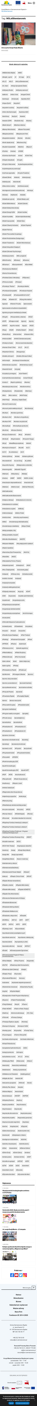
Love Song (18, 461)
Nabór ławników (8, 548)
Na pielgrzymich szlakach (25, 543)
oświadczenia (7, 626)
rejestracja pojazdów (9, 796)
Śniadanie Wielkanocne (10, 911)
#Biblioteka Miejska (9, 73)
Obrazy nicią (16, 574)
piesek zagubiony (22, 648)
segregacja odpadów (24, 846)
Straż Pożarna (19, 961)
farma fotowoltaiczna (9, 273)
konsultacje (6, 426)
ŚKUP (29, 876)
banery (29, 121)
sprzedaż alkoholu (8, 946)
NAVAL (27, 552)
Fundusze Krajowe (26, 291)
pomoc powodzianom (10, 683)
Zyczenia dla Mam (24, 1174)
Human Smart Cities (9, 347)
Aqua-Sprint (7, 103)
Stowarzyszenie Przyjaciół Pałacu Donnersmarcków (13, 955)
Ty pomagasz (7, 1035)
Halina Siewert (21, 330)
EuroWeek (29, 264)
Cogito (20, 160)
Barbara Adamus (20, 125)
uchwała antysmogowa (10, 1039)
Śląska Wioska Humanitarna (11, 881)
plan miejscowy (25, 661)
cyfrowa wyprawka (9, 173)
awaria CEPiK (7, 121)
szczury (22, 978)
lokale (17, 456)
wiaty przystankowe (20, 1070)
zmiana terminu (19, 1157)
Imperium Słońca (8, 352)
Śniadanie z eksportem (10, 916)
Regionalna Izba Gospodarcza (12, 792)
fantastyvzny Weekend (10, 269)
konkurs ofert (7, 417)
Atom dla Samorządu (9, 112)
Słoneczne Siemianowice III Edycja (14, 898)
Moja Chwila (26, 526)
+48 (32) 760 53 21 (19, 1348)
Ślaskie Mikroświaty (9, 889)
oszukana (29, 626)
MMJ (4, 522)
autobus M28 (24, 112)
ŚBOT (29, 837)
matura (5, 478)
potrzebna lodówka (26, 687)
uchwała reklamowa (27, 1039)
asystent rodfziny (23, 108)
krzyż (4, 443)
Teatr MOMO (7, 1009)
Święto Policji (7, 974)
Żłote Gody (6, 1152)
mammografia (7, 469)
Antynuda (15, 99)
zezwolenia (13, 1148)
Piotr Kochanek (20, 657)
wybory (19, 1100)
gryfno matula (15, 325)
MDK (19, 478)
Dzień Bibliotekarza (9, 203)
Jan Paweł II (23, 373)
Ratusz (18, 1295)
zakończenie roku (24, 1131)
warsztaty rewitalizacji (19, 1065)
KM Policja (24, 395)
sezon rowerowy (23, 859)
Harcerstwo (17, 334)
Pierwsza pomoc (8, 648)
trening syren (7, 1030)
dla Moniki (17, 182)
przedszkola (7, 722)
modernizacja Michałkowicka (19, 522)
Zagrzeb (24, 1126)
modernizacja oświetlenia (11, 526)
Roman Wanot (7, 814)
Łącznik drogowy (8, 465)
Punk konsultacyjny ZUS (10, 761)
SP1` (27, 920)
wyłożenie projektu (9, 1118)
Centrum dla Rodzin (9, 155)
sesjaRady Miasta (8, 859)
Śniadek (23, 916)
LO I (28, 448)
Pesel (30, 639)
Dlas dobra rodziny (9, 186)
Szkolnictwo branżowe (10, 987)
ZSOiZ (20, 1161)
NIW (29, 565)
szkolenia (6, 982)
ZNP (29, 1157)
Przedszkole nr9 (20, 731)
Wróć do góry (27, 1287)
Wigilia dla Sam (8, 1078)
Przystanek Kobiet (8, 753)
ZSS (27, 1161)
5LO (11, 81)
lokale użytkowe (28, 456)
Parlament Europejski (18, 639)
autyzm (15, 116)
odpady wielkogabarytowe (11, 587)
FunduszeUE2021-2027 (22, 295)
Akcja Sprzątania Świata (19, 86)
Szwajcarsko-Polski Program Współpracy (16, 996)
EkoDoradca (7, 260)
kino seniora (13, 395)
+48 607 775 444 (31, 1348)
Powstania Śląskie (8, 696)
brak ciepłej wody (8, 142)
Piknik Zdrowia (7, 657)
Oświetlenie (19, 626)
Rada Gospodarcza (21, 779)
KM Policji (6, 400)
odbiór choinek (8, 578)
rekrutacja (23, 796)
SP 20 (15, 920)
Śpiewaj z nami (7, 929)
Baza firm (18, 1312)
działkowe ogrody (8, 199)
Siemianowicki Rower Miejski (12, 872)
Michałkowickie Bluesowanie (12, 495)
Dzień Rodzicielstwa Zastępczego (13, 238)
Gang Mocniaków (25, 299)
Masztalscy (15, 474)
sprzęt (20, 946)
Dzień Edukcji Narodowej (11, 208)
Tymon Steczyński (20, 1035)
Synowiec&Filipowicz (9, 978)
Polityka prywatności (22, 1403)
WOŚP (18, 1096)
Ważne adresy (18, 1308)
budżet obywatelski (9, 147)
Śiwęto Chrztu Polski (17, 876)
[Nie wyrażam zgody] (35, 1400)
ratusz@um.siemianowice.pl (18, 1340)
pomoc (31, 674)
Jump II (5, 382)
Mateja (25, 474)
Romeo (30, 814)
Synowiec (18, 974)
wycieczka (18, 1109)
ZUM (11, 1166)
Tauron (25, 1004)
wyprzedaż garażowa (25, 1118)
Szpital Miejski (15, 991)
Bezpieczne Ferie (22, 134)
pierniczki (23, 644)
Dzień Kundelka (8, 216)
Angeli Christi (26, 94)
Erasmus (26, 260)
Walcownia (20, 1061)
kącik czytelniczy (16, 382)
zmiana (28, 1152)
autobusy (6, 116)
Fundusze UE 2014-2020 (18, 1315)
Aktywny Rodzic (8, 90)
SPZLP (28, 946)
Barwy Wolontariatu (9, 129)
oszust (14, 631)
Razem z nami (17, 783)
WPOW (26, 1096)
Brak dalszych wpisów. (18, 64)
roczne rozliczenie (8, 809)
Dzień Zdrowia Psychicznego (12, 251)
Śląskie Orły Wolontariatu (11, 894)
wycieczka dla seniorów (10, 1113)
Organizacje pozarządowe (11, 604)
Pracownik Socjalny (9, 705)
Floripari (18, 282)
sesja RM (6, 854)
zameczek (6, 1135)
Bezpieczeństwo (8, 134)
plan (15, 661)
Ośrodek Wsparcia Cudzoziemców (14, 622)
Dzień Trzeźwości (8, 243)
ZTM (4, 1166)
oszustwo (22, 631)
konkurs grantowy (17, 413)
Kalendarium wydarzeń (19, 1305)
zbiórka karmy (24, 1144)
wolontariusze (7, 1096)
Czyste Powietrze (23, 173)
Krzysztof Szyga (29, 439)
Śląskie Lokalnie (8, 885)
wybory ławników (8, 1104)
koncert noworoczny (9, 404)
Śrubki (5, 950)
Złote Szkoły (18, 1152)
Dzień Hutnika (22, 212)
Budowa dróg (22, 142)
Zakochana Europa (9, 1131)
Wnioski (22, 1083)
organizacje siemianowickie (11, 609)
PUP (4, 774)
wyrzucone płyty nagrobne (11, 1122)
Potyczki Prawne (8, 692)
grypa (25, 325)
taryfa (17, 1004)
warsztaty (6, 1065)
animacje (6, 99)
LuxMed (28, 461)
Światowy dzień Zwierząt (10, 969)
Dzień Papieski (26, 225)
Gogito (5, 317)
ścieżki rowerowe (8, 841)
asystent (17, 103)
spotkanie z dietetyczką (26, 937)
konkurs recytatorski (21, 421)
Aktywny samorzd (22, 90)
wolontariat (19, 1091)
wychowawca (22, 1104)
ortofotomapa (28, 613)
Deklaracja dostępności (18, 1375)
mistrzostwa (7, 517)
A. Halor (5, 86)
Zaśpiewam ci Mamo (19, 1135)
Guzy (4, 330)
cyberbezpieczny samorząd (11, 169)
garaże (5, 304)
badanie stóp (19, 121)
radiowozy (6, 783)
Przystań (18, 748)
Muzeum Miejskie (8, 543)
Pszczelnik (6, 757)
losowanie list (7, 461)
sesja (13, 850)
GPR (4, 321)
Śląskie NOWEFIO (24, 889)
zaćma (5, 1126)
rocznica (20, 809)
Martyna (5, 474)
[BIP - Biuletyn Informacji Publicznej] (24, 3)
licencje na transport (9, 448)
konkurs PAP (7, 421)
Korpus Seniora (17, 430)
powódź (19, 692)
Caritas (5, 151)
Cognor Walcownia (9, 164)
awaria (23, 116)
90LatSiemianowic (22, 81)
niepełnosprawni (8, 565)
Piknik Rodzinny (21, 652)
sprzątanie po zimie (22, 942)
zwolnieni (26, 1166)
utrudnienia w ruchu (9, 1057)
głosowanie (28, 304)
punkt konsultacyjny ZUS (10, 770)
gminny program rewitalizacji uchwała (14, 312)
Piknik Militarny (7, 652)
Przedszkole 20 (21, 727)
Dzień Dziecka (23, 203)
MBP (12, 478)
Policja (16, 666)
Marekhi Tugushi (20, 469)
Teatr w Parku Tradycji (21, 1009)
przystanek (28, 748)
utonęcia (20, 1052)
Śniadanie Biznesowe (9, 902)
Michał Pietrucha (28, 487)
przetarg (25, 740)
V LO (20, 1057)
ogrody (21, 591)
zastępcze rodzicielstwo (10, 1139)
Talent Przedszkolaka (18, 1000)
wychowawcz (7, 1109)
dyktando (14, 195)
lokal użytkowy (7, 456)
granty (24, 321)
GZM (11, 330)
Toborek (5, 1017)
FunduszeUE (7, 295)
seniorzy (5, 850)
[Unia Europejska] (18, 3)
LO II (4, 452)
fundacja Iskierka (23, 286)
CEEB (21, 151)
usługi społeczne (8, 1052)
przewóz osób (7, 748)
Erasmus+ (6, 264)
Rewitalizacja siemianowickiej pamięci (14, 805)
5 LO (4, 81)
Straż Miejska (7, 961)
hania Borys (6, 334)
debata (17, 177)
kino (4, 395)
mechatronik (29, 482)
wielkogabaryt (25, 1074)
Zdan (4, 1148)
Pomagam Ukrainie (19, 674)
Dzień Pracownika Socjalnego (12, 234)
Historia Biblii (7, 339)
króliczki (5, 439)
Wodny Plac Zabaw (9, 1087)
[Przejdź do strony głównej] (6, 3)
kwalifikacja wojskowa (16, 443)
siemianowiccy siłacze (10, 863)
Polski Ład (23, 670)
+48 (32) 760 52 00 (18, 1337)
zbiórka (24, 1139)
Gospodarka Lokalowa (18, 317)
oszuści (5, 631)
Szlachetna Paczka (27, 987)
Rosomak (6, 818)
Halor (31, 330)
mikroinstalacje (7, 513)
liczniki (21, 448)
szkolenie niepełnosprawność (22, 982)
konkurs (5, 413)
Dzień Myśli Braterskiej (23, 216)
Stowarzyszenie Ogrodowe (19, 950)
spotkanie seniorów (9, 937)
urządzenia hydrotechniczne (12, 1048)
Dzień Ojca (21, 221)
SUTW (5, 965)
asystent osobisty (8, 108)
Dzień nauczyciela (8, 221)
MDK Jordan (29, 478)
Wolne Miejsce (7, 1091)
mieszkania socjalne (9, 509)
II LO (27, 347)
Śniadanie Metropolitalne (11, 907)
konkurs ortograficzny (21, 417)
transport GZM (23, 1026)
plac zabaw (6, 661)
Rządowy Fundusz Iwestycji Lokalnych (15, 827)
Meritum (5, 487)
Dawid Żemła (7, 177)
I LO (20, 347)
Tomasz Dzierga (17, 1017)
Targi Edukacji (7, 1004)
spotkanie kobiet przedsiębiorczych (14, 933)
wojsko (21, 1087)
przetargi (6, 744)
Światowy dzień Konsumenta (20, 965)
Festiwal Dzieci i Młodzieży (11, 278)
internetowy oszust (26, 365)
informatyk (6, 360)
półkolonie (6, 674)
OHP (28, 591)
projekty (25, 713)
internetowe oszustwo (10, 365)
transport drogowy (9, 1026)
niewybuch (20, 565)
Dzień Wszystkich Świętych (11, 247)
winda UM (19, 1078)
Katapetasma (7, 391)
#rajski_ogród (7, 77)
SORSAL (6, 920)
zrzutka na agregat (9, 1161)
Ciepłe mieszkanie (8, 160)
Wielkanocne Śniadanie (10, 1074)
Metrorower (15, 487)
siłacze (5, 876)
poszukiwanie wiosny (9, 687)
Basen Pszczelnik (24, 129)
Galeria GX (13, 299)
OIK (4, 596)
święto (24, 969)
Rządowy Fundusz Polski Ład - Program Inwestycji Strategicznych (15, 832)
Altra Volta (14, 94)
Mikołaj (21, 509)
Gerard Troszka (16, 304)
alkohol (5, 94)
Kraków (28, 434)
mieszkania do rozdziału (10, 504)
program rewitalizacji (9, 709)
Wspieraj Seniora (8, 1100)
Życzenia (19, 1170)
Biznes (18, 1302)
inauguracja (21, 352)
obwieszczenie (27, 574)
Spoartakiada (20, 929)
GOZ (30, 317)
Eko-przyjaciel (21, 256)
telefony (5, 1013)
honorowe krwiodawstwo (24, 343)
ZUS (18, 1166)
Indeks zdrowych (8, 356)
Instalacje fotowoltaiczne (21, 360)
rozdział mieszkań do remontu (22, 818)
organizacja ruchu (18, 600)
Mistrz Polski (20, 513)
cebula (13, 151)
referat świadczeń (8, 788)
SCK (19, 841)
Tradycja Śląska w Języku (11, 1022)
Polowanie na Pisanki (9, 670)
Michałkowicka (7, 491)
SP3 (18, 924)
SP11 (4, 924)
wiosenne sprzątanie (9, 1083)
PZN (11, 774)
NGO (14, 557)
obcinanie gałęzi (23, 570)
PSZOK (15, 757)
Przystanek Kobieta (24, 753)
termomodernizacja (18, 1013)
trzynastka (18, 1030)
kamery (27, 382)
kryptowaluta (16, 439)
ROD (28, 809)
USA (25, 1048)
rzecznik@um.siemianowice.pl (26, 1352)
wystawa (26, 1122)
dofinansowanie (23, 186)
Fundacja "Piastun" (9, 286)
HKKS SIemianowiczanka (23, 339)
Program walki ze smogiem (11, 713)
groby (32, 321)
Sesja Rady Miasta (24, 850)
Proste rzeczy (7, 718)
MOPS (23, 539)
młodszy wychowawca (21, 517)
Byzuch (29, 147)
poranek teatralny (26, 683)
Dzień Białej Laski (23, 199)
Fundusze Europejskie (10, 291)
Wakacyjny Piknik (8, 1061)
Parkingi (5, 639)
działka (23, 195)
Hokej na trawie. (8, 343)
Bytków (21, 147)
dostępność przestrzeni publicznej (13, 190)
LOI (22, 452)
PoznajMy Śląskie (23, 696)
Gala (4, 299)
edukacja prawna (8, 256)
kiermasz (29, 391)
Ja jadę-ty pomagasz (9, 373)
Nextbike (6, 557)
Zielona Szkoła (25, 1148)
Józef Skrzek (28, 378)
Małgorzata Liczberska (25, 465)
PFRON (5, 644)
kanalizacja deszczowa (10, 387)
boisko (28, 138)
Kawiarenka (18, 391)
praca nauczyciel (16, 700)
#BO (20, 73)
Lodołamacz (14, 452)
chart (20, 155)
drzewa (5, 195)
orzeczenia (6, 618)
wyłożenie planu (26, 1113)
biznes (20, 138)
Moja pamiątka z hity (9, 530)
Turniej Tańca (29, 1030)
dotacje (30, 190)
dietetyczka (6, 182)
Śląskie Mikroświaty (23, 885)
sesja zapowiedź (18, 854)
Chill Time (29, 155)
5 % (29, 77)
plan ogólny (6, 666)
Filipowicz (26, 278)
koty (20, 434)
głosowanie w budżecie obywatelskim (14, 308)
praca (5, 700)
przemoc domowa (9, 735)
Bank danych (7, 125)
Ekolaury (17, 260)
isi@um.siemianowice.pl (28, 1350)
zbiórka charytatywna (9, 1144)
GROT (5, 325)
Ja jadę (18, 369)
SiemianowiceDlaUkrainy (10, 868)
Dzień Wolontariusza (24, 243)
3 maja (22, 77)
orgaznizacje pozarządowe (11, 613)
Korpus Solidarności (9, 434)
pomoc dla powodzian (10, 679)
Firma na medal (8, 282)
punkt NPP (25, 770)
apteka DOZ (26, 99)
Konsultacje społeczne (21, 426)
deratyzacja (26, 177)
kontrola (5, 430)
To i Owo (30, 1013)
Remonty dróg (7, 801)
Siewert (27, 872)
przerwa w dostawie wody (11, 740)
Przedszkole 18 (7, 727)
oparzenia (12, 596)
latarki (29, 443)
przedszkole (18, 722)
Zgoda (11, 1403)
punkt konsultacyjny (9, 766)
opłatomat (6, 600)
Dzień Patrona (7, 230)
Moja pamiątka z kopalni (10, 535)
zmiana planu (7, 1157)
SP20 (11, 924)
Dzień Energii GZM (9, 212)
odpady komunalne (9, 583)
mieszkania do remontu (24, 500)
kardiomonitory (25, 387)
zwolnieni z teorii (8, 1170)
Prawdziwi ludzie (24, 705)
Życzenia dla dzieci (9, 1174)
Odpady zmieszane (9, 591)
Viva (27, 1057)
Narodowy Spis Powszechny (12, 552)
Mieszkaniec (19, 1298)
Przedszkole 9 (7, 731)
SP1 (21, 920)
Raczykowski (7, 779)
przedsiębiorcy (19, 718)
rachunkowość (20, 774)
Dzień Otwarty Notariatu (10, 225)
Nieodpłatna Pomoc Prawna (12, 561)
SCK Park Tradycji (8, 846)
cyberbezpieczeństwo (26, 164)
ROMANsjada (20, 814)
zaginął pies (14, 1126)
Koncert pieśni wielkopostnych (12, 408)
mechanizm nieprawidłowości (12, 482)
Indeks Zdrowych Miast (24, 356)
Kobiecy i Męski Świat (19, 400)
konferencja (29, 408)
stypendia (31, 961)
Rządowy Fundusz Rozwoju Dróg (13, 837)
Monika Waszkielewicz (10, 539)
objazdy (5, 574)
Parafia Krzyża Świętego (10, 635)
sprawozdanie (7, 942)
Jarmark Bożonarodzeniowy (12, 378)
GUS (31, 325)
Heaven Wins (29, 334)
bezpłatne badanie (9, 138)
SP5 (24, 924)
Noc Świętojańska (8, 570)
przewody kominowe (19, 744)
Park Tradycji (26, 635)
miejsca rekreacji (8, 500)
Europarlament (17, 264)
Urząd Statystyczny (9, 1043)
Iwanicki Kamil (7, 369)
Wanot (30, 1061)
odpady (18, 578)
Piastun (14, 644)
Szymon (5, 1000)
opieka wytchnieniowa (26, 596)
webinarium (6, 1070)
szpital (5, 991)
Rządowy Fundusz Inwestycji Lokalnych (15, 822)
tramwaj (24, 1022)
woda (30, 1083)
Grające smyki (14, 321)
